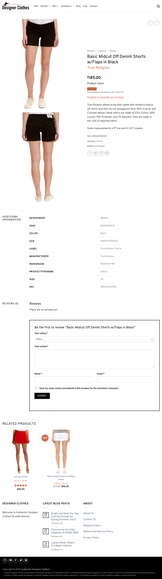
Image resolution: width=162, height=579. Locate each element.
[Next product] (150, 23)
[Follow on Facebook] (15, 560)
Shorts (112, 51)
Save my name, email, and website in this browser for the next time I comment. (78, 388)
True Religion (98, 68)
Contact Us (89, 519)
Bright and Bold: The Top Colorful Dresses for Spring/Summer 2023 (64, 516)
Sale (85, 6)
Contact (93, 6)
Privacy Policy (91, 537)
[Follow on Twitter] (21, 560)
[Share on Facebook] (90, 153)
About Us (88, 513)
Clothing (102, 51)
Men (54, 6)
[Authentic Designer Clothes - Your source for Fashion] (15, 6)
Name (38, 373)
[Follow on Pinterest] (26, 560)
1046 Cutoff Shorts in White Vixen (61, 478)
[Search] (158, 6)
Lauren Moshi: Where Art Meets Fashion (63, 544)
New (36, 6)
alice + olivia (21, 480)
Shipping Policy (92, 525)
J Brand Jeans (61, 483)
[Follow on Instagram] (5, 560)
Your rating (41, 333)
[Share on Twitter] (95, 153)
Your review (41, 346)
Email (100, 373)
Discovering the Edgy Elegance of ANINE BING (65, 531)
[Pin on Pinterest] (107, 153)
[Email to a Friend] (101, 153)
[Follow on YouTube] (10, 560)
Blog (78, 6)
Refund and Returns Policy (98, 531)
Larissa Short (21, 477)
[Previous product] (156, 23)
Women (44, 6)
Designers (66, 6)
